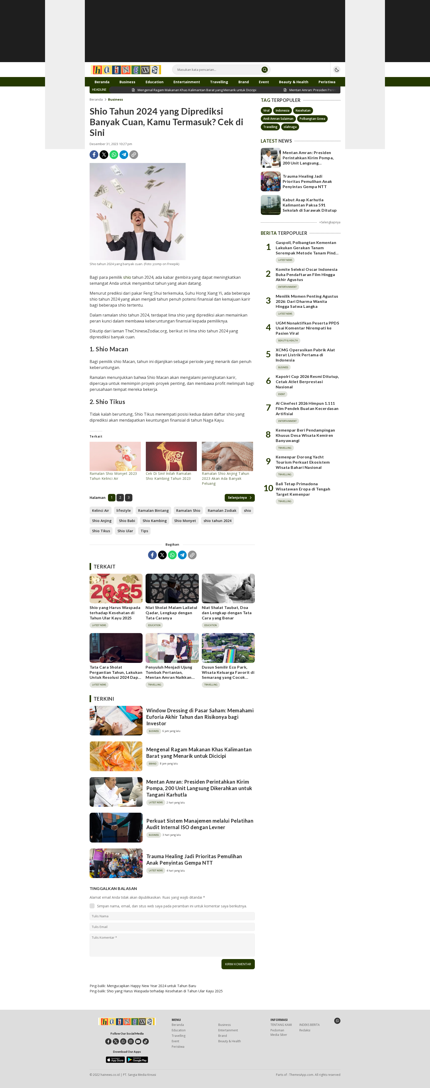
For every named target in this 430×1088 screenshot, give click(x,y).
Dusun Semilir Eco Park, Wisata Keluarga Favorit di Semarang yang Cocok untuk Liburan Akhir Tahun (228, 675)
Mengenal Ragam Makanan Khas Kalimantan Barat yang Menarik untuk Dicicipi (199, 752)
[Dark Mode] (336, 69)
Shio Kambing (155, 520)
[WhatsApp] (113, 154)
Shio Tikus (101, 530)
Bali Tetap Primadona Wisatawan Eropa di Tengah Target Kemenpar (303, 489)
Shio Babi (127, 520)
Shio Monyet (185, 520)
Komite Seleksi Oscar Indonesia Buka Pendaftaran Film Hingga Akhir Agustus (306, 274)
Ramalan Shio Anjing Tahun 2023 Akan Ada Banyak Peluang (225, 478)
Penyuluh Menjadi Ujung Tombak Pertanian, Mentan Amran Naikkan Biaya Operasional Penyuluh (169, 677)
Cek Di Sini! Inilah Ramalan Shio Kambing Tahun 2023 (168, 476)
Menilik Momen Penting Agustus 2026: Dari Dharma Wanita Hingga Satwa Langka (307, 301)
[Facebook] (94, 154)
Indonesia (282, 110)
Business (115, 99)
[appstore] (115, 1061)
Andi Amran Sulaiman (278, 119)
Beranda (96, 99)
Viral (266, 110)
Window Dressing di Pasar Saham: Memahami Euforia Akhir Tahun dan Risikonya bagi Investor (200, 716)
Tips (144, 530)
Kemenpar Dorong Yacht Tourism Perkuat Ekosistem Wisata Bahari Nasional (303, 462)
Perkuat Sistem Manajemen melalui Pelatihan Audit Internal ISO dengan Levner (199, 824)
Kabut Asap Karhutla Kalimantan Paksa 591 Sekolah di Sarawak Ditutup (310, 204)
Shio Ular (125, 530)
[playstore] (137, 1061)
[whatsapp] (123, 1041)
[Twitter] (104, 154)
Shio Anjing (101, 520)
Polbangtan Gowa (312, 119)
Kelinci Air (100, 510)
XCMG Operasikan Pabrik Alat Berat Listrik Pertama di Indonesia (305, 355)
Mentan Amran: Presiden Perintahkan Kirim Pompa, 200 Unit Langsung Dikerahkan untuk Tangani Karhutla (199, 788)
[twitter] (116, 1041)
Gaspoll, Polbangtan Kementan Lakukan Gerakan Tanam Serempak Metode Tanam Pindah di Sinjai (308, 250)
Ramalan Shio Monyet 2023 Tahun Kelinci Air (113, 476)
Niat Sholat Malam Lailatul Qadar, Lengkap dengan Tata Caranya (171, 612)
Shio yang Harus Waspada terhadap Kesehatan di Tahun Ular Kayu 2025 (115, 612)
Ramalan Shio (188, 510)
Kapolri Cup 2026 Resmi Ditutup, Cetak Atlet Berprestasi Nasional (307, 381)
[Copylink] (133, 154)
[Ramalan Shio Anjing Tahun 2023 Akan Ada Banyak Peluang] (227, 456)
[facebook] (108, 1041)
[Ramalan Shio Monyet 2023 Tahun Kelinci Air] (115, 456)
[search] (265, 70)
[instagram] (131, 1041)
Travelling (270, 127)
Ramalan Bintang (153, 510)
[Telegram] (123, 154)
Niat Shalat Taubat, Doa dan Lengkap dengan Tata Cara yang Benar (227, 612)
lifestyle (123, 510)
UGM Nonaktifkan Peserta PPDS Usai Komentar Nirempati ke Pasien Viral (307, 328)
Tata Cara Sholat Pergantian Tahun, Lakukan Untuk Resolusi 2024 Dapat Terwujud (116, 675)
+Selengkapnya (329, 222)
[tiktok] (146, 1041)
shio (127, 277)
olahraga (290, 127)
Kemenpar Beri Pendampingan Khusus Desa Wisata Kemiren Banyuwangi (305, 435)
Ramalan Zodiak (222, 510)
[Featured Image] (138, 211)
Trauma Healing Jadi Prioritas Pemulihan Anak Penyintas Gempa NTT (194, 859)
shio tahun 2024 (217, 520)
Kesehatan (303, 110)
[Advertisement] (215, 35)
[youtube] (138, 1041)
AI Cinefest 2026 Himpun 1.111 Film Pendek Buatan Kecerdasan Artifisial (307, 408)
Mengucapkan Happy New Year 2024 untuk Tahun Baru (151, 985)
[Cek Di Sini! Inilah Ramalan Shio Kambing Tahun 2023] (171, 456)
